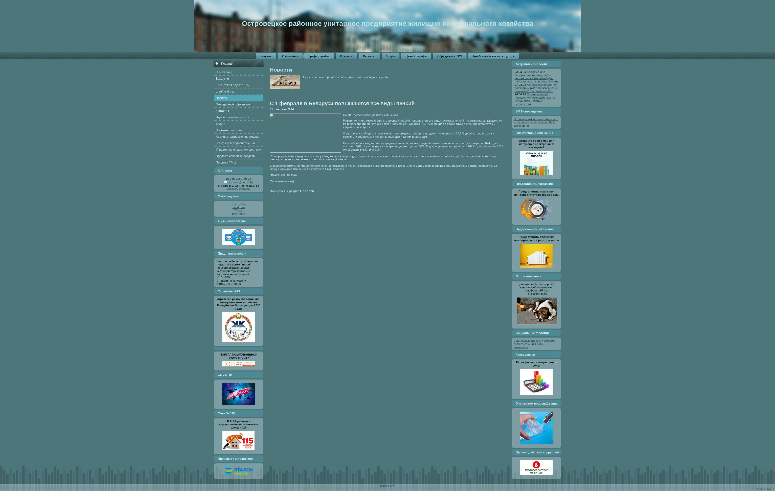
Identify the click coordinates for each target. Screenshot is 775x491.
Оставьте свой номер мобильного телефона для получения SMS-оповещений (536, 122)
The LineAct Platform (765, 489)
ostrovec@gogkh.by (240, 182)
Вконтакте (238, 213)
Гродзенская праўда (283, 174)
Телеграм (238, 207)
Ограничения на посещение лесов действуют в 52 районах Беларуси (535, 97)
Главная (227, 63)
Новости (281, 70)
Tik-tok (238, 210)
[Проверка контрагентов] (238, 475)
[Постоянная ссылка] (282, 181)
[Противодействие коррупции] (536, 476)
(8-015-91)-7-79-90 (238, 178)
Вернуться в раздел (292, 191)
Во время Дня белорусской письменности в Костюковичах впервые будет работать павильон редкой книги (536, 76)
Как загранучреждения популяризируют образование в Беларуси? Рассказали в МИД (536, 88)
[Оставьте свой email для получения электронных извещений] (536, 176)
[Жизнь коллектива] (238, 246)
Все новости (523, 104)
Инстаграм (238, 204)
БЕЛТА (425, 123)
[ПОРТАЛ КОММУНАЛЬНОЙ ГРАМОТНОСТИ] (238, 367)
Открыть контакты (238, 188)
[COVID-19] (238, 406)
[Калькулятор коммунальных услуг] (536, 396)
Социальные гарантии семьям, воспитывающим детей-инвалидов (534, 344)
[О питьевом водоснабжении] (536, 444)
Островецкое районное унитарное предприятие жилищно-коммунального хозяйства (387, 23)
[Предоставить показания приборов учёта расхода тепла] (536, 268)
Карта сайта (387, 485)
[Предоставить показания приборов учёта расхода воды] (536, 221)
